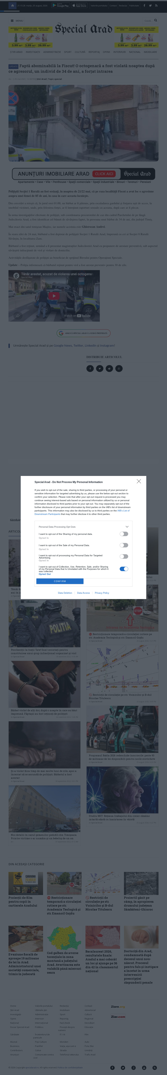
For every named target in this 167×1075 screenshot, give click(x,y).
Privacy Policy (102, 593)
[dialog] (83, 537)
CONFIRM (60, 581)
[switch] (124, 534)
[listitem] (83, 526)
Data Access (83, 593)
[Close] (140, 482)
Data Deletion (65, 593)
